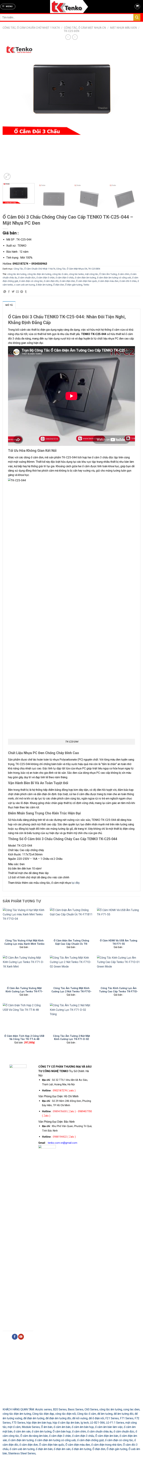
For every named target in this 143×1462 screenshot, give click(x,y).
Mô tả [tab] (9, 305)
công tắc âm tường (16, 274)
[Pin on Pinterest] (21, 291)
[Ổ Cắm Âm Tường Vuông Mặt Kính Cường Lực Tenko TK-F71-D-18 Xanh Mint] (24, 969)
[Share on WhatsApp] (4, 291)
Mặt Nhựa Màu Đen (123, 27)
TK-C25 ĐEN (71, 31)
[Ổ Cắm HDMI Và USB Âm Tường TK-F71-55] (118, 922)
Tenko (86, 284)
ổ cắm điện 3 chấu (65, 277)
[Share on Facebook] (8, 291)
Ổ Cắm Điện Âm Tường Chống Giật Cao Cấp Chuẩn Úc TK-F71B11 (71, 943)
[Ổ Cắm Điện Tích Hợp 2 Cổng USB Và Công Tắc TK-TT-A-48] (24, 1017)
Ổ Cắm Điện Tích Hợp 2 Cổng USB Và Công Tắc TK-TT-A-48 (24, 1038)
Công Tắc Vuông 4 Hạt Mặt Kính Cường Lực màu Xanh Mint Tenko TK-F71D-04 (24, 943)
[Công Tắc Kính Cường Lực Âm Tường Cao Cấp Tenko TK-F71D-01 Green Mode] (118, 969)
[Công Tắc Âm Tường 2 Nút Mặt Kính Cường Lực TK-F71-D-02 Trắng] (71, 1017)
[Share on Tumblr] (25, 291)
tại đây (75, 882)
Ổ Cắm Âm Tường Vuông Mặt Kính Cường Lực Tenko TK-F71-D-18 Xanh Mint (24, 991)
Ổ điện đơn (58, 284)
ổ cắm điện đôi (51, 281)
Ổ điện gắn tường (73, 284)
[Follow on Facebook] (15, 1337)
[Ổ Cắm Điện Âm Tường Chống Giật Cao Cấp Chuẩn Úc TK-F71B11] (71, 922)
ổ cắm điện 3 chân (45, 277)
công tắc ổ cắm (60, 274)
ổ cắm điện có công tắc (31, 281)
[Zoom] (7, 176)
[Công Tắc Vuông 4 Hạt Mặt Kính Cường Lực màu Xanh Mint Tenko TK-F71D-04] (24, 922)
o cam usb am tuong (24, 284)
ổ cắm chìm (123, 274)
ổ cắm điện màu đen (108, 281)
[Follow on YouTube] (21, 1337)
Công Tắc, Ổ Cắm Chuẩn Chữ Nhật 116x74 (31, 27)
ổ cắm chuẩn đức (26, 277)
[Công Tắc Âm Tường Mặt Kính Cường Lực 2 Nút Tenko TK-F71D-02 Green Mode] (71, 969)
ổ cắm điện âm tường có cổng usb (114, 277)
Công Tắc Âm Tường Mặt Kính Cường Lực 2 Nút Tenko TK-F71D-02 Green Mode (71, 991)
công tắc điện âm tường (39, 274)
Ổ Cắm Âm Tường (108, 274)
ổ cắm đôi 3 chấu (128, 281)
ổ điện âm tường (44, 284)
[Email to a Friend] (17, 291)
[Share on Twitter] (13, 291)
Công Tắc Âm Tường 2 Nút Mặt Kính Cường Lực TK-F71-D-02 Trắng (71, 1039)
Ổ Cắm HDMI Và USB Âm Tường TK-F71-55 (118, 942)
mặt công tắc (91, 274)
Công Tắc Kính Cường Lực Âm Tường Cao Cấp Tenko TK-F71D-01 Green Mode (118, 991)
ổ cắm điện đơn (67, 281)
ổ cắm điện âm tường (85, 277)
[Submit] (136, 17)
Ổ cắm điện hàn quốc (86, 281)
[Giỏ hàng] (137, 6)
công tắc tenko (76, 274)
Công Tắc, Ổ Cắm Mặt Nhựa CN (85, 27)
